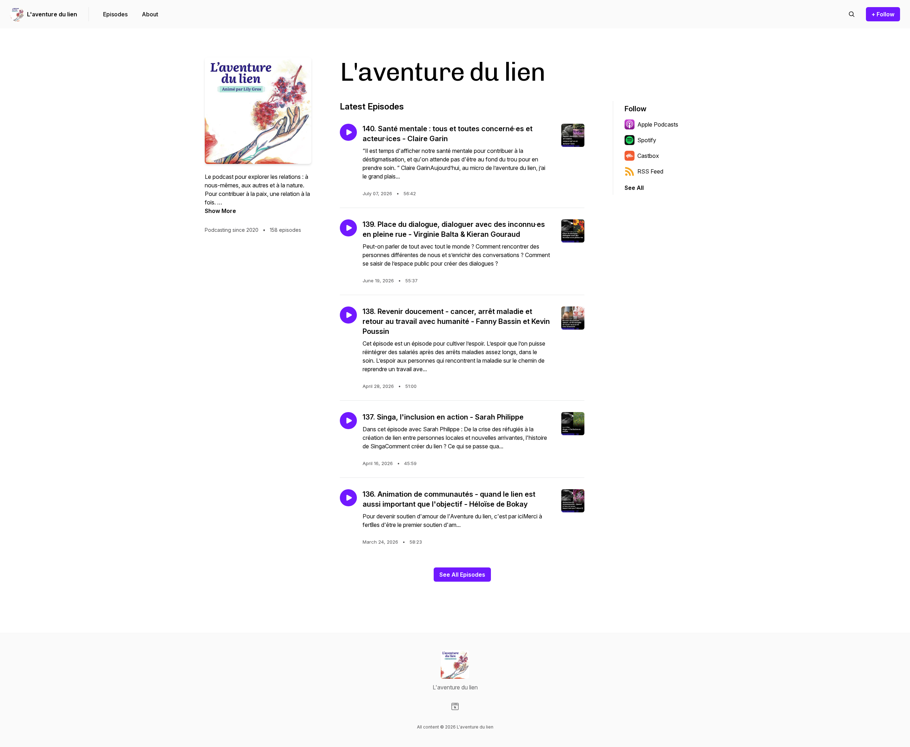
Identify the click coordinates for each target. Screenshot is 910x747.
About (150, 14)
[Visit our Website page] (455, 706)
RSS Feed (650, 171)
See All (634, 187)
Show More (220, 210)
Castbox (648, 155)
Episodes (115, 14)
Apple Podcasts (657, 124)
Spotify (646, 140)
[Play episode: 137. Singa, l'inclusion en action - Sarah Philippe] (348, 420)
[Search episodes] (852, 14)
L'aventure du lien (52, 14)
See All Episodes (462, 574)
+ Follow (883, 14)
